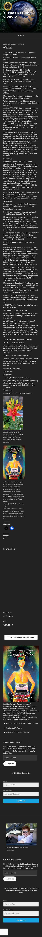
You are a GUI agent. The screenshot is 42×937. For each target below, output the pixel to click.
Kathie (21, 44)
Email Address (8, 790)
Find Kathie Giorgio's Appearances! (21, 637)
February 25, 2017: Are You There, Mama (22, 724)
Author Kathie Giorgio (16, 15)
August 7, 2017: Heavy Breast (17, 732)
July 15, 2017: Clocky (14, 728)
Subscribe (10, 764)
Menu (22, 36)
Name (5, 781)
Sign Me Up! (21, 801)
